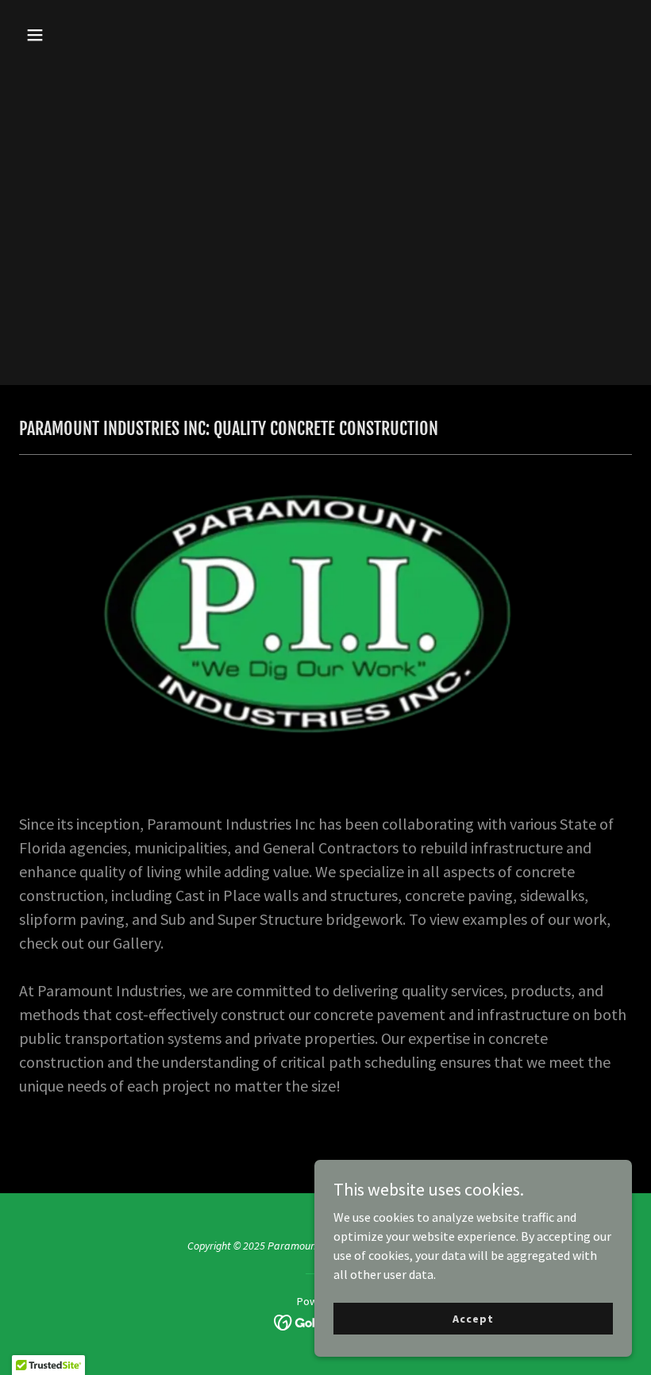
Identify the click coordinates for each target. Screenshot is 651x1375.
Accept (473, 1318)
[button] (89, 35)
